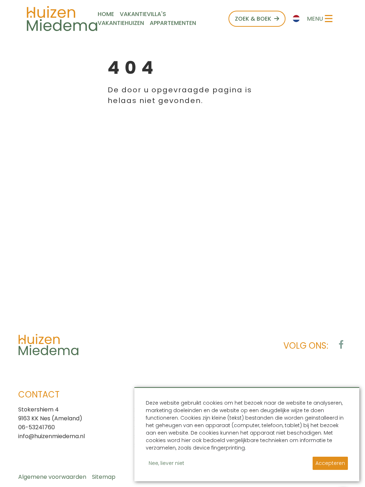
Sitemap (103, 477)
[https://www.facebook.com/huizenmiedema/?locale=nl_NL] (341, 344)
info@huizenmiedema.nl (51, 436)
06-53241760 (36, 427)
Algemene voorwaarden (52, 477)
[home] (62, 18)
